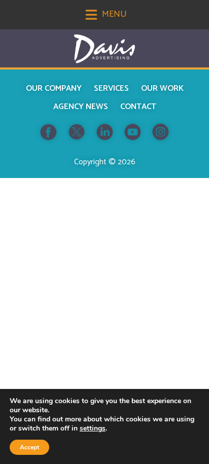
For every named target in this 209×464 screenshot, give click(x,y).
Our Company (54, 88)
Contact (138, 107)
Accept (29, 447)
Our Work (162, 88)
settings (93, 428)
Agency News (80, 107)
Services (111, 88)
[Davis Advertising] (104, 48)
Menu (113, 14)
